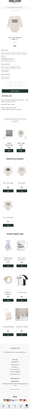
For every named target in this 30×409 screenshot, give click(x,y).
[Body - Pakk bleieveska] (15, 23)
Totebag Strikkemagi (8, 327)
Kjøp (9, 150)
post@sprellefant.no (15, 374)
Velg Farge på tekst (5, 74)
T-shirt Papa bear (21, 292)
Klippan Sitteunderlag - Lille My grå (9, 145)
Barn (15, 10)
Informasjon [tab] (7, 96)
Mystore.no (23, 352)
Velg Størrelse (4, 50)
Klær (18, 10)
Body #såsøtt (21, 183)
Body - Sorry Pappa (8, 183)
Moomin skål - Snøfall (21, 327)
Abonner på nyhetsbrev (15, 389)
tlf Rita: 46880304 (16, 371)
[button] (4, 137)
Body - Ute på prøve (8, 217)
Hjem (12, 10)
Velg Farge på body (5, 64)
